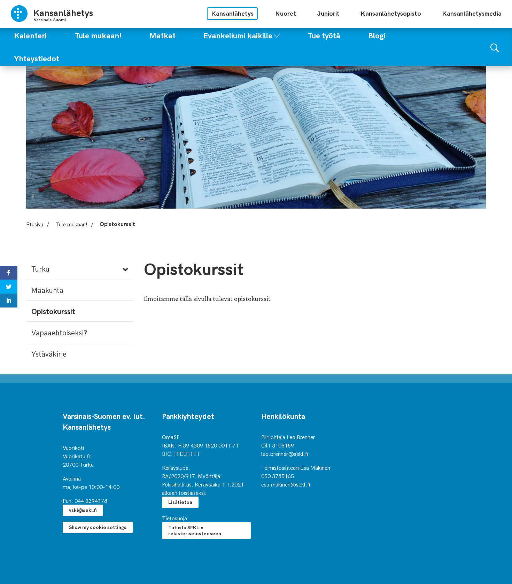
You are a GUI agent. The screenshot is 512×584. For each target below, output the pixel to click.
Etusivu (34, 224)
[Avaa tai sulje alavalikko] (277, 34)
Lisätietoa (180, 502)
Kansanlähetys (232, 13)
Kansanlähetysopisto (390, 13)
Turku (40, 268)
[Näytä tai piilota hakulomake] (494, 47)
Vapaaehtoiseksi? (59, 332)
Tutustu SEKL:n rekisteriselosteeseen (194, 530)
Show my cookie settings (97, 527)
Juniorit (328, 13)
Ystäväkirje (49, 353)
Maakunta (47, 290)
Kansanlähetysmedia (472, 13)
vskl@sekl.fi (83, 510)
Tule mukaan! (71, 224)
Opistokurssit (53, 311)
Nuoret (285, 13)
